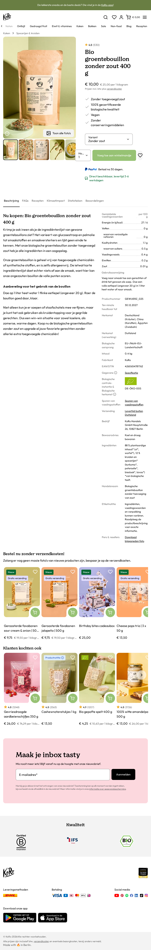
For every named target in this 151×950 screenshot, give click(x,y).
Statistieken (75, 200)
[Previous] (1, 26)
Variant (93, 137)
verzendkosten (114, 88)
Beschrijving (11, 200)
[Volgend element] (71, 149)
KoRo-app (107, 4)
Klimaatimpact (56, 200)
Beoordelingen (95, 200)
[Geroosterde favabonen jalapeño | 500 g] (59, 603)
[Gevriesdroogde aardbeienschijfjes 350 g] (22, 689)
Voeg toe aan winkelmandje (114, 155)
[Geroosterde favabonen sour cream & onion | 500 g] (22, 603)
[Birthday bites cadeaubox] (97, 603)
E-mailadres (28, 775)
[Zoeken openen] (105, 17)
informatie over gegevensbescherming (107, 789)
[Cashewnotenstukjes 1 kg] (59, 689)
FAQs (25, 200)
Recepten (38, 200)
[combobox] (107, 140)
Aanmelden (123, 774)
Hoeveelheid (81, 153)
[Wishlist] (114, 17)
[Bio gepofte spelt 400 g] (97, 689)
